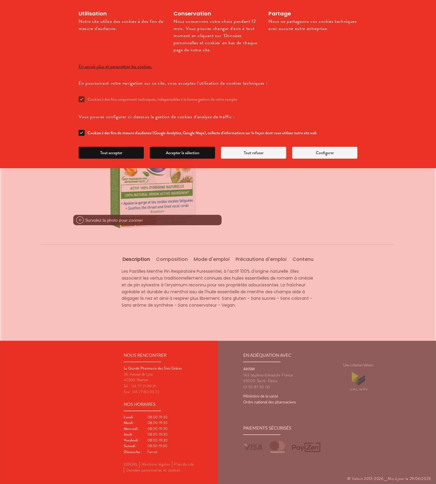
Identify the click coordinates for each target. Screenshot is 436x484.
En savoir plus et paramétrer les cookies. (115, 66)
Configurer (325, 153)
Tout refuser (254, 153)
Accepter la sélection (182, 153)
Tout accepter (111, 153)
